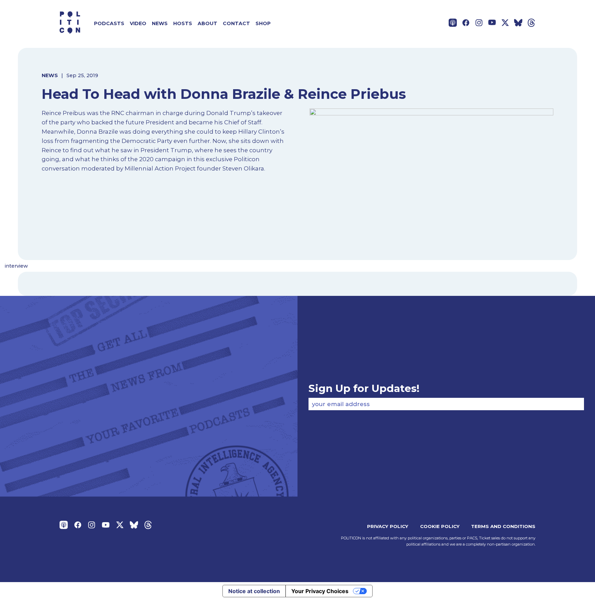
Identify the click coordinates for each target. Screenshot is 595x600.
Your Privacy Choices (319, 591)
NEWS (50, 75)
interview (16, 266)
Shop (263, 23)
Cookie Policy (440, 526)
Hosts (182, 23)
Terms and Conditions (503, 526)
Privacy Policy (387, 526)
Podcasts (109, 23)
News (160, 23)
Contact (236, 23)
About (207, 23)
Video (138, 23)
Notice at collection (254, 591)
